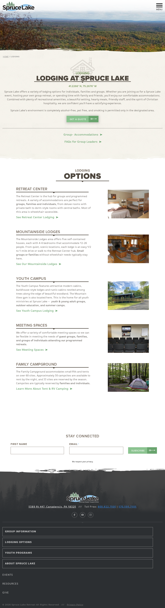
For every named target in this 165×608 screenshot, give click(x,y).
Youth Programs (18, 553)
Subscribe (138, 450)
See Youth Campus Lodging (35, 310)
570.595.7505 (127, 507)
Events (7, 575)
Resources (10, 584)
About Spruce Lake (20, 563)
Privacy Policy (75, 605)
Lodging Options (18, 542)
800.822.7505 (107, 507)
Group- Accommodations (81, 134)
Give (5, 593)
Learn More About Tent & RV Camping (42, 388)
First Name (19, 444)
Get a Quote (78, 119)
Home (6, 56)
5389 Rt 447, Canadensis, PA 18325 (52, 507)
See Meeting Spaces (30, 349)
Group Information (20, 531)
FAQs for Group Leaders (81, 141)
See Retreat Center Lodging (35, 217)
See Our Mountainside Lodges (37, 264)
